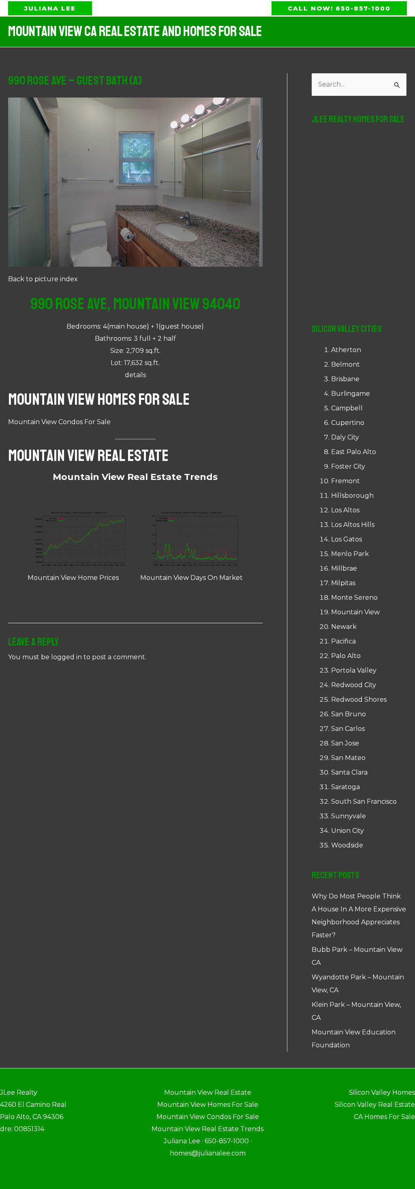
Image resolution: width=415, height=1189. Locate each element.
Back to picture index (43, 279)
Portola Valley (353, 670)
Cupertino (347, 423)
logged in (66, 657)
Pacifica (343, 641)
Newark (344, 627)
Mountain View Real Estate (88, 456)
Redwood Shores (359, 699)
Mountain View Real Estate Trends (135, 476)
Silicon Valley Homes (382, 1092)
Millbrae (344, 568)
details (135, 375)
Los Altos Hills (352, 525)
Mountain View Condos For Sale (59, 422)
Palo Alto (346, 656)
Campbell (347, 408)
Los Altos (345, 510)
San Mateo (348, 758)
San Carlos (348, 729)
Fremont (345, 481)
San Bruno (348, 714)
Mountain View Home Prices (73, 578)
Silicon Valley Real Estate (375, 1104)
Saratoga (345, 787)
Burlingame (350, 393)
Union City (347, 830)
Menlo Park (350, 554)
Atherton (346, 350)
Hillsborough (352, 495)
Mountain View (355, 612)
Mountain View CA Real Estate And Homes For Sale (135, 31)
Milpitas (343, 583)
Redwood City (353, 685)
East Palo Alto (353, 452)
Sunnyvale (348, 816)
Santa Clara (349, 772)
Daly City (345, 437)
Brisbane (345, 379)
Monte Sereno (354, 597)
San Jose (345, 743)
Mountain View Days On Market (191, 578)
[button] (50, 8)
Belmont (345, 364)
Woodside (347, 845)
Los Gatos (346, 539)
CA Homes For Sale (384, 1117)
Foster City (348, 466)
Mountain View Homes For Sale (99, 399)
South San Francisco (364, 801)
